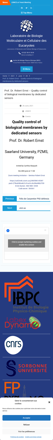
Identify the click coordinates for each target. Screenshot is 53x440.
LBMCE (28, 111)
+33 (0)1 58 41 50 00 (27, 52)
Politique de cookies (17, 437)
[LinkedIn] (31, 7)
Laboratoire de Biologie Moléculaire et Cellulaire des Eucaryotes (26, 40)
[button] (49, 402)
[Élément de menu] (22, 7)
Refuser (26, 425)
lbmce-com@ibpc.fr (27, 55)
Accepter (26, 418)
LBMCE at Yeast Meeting (21, 2)
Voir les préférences (26, 431)
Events (28, 116)
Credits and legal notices (33, 437)
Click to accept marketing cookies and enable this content (26, 243)
